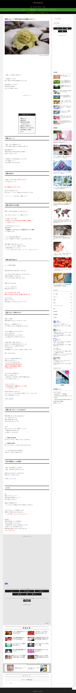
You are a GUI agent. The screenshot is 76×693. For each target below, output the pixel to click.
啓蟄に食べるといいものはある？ (27, 127)
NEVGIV (11, 398)
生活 (6, 583)
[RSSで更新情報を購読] (29, 601)
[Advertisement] (27, 65)
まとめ (22, 131)
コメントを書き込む (27, 679)
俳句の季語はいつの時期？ (26, 129)
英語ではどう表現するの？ (26, 125)
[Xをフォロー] (24, 601)
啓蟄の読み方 (23, 120)
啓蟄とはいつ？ (24, 118)
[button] (34, 594)
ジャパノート (12, 478)
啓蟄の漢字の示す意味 (25, 122)
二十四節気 (7, 585)
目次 (24, 114)
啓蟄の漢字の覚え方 (26, 123)
